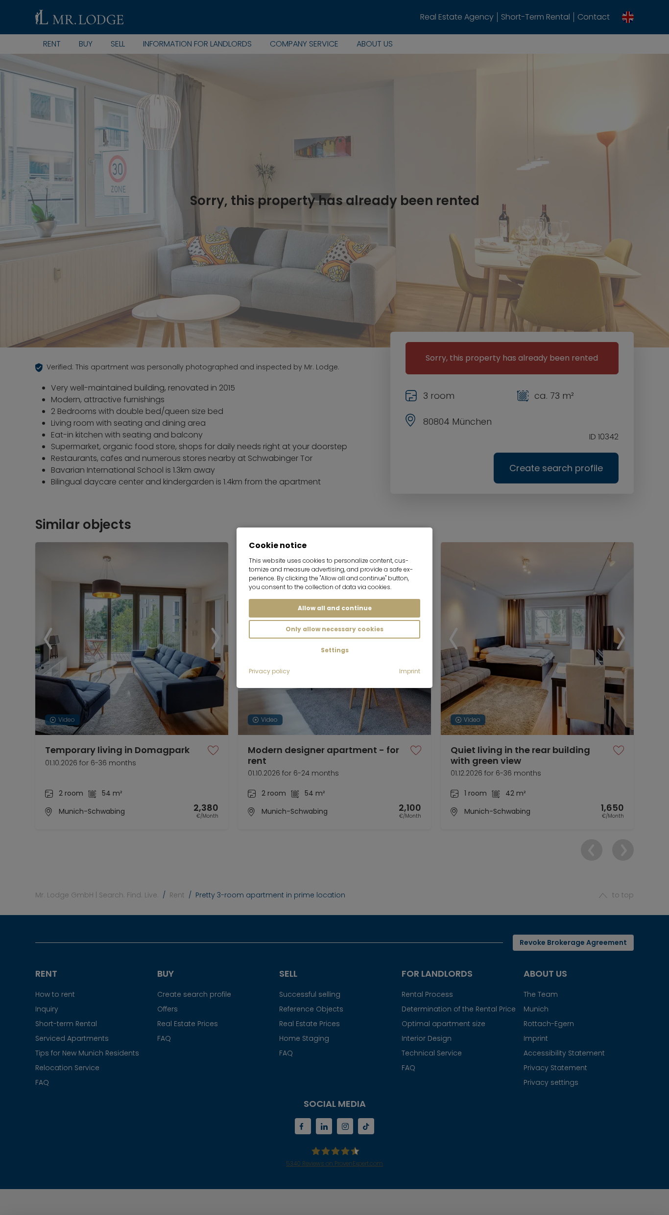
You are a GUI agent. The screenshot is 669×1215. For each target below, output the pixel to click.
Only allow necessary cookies (334, 629)
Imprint (409, 671)
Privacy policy (269, 671)
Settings (335, 650)
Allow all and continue (335, 608)
